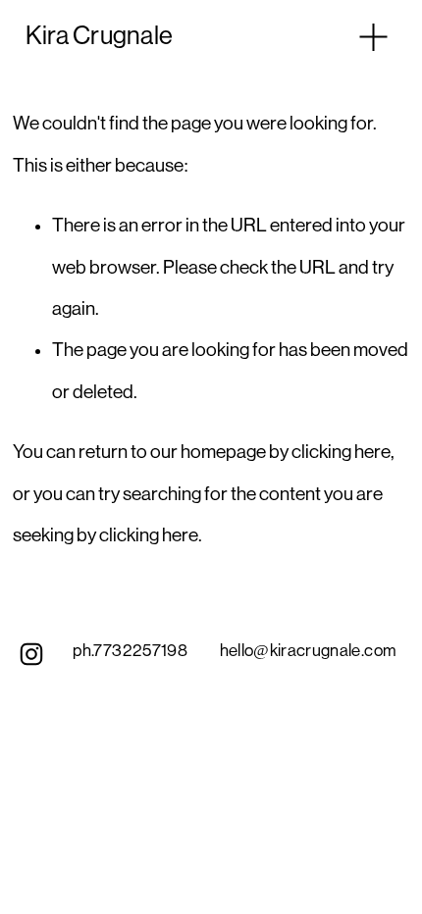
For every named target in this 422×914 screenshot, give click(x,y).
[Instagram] (31, 654)
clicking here (341, 452)
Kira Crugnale (99, 36)
